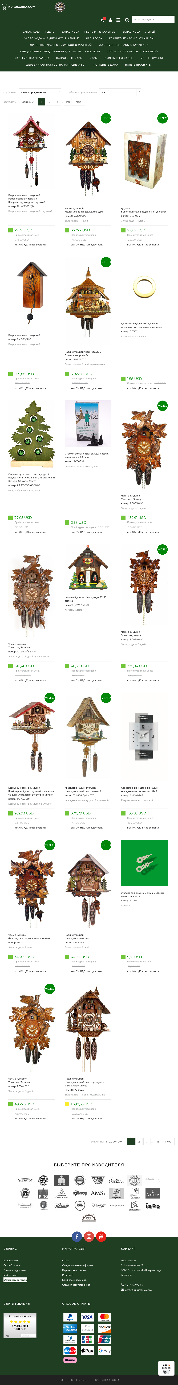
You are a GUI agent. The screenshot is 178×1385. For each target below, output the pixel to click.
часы (94, 58)
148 (68, 101)
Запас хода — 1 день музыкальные (88, 31)
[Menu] (172, 1363)
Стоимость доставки (14, 1270)
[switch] (166, 1372)
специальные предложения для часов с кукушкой (60, 51)
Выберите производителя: (83, 92)
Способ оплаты (12, 1265)
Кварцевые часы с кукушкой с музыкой (61, 44)
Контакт (128, 1248)
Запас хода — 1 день (39, 31)
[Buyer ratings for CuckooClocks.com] (20, 1327)
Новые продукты (138, 64)
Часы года (94, 38)
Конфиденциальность (74, 1279)
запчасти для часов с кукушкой (132, 51)
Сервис (10, 1248)
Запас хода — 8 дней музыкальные (51, 38)
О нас (65, 1260)
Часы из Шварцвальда (32, 58)
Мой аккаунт (10, 1275)
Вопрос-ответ (11, 1260)
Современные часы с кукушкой (124, 44)
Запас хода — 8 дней (139, 31)
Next (78, 101)
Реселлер (67, 1275)
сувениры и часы (118, 58)
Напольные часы (69, 58)
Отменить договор (15, 1279)
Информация (74, 1248)
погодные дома (106, 64)
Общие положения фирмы (77, 1265)
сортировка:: (10, 92)
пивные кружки (151, 58)
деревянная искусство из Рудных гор (56, 64)
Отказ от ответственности (76, 1284)
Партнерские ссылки (74, 1270)
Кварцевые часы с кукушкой (131, 38)
